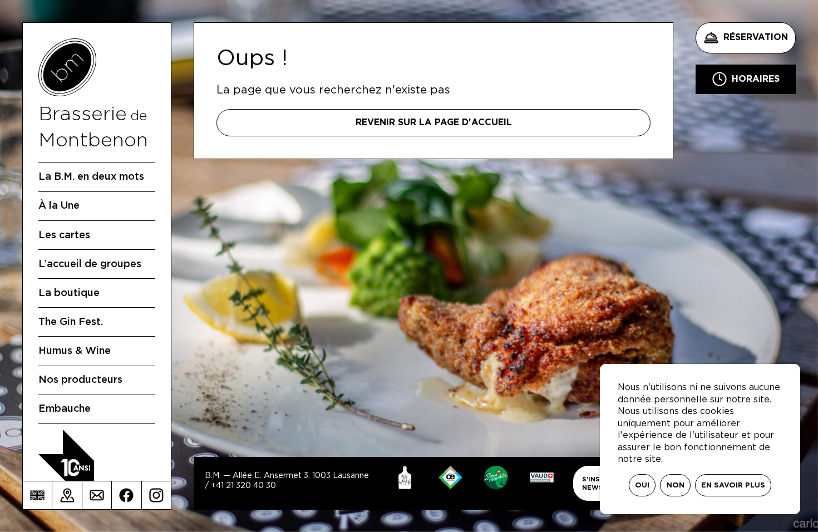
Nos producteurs (80, 380)
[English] (37, 495)
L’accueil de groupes (89, 264)
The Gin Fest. (70, 322)
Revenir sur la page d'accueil (434, 122)
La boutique (69, 293)
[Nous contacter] (96, 495)
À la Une (59, 206)
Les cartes (64, 235)
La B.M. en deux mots (91, 177)
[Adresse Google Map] (66, 495)
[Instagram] (156, 495)
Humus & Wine (74, 351)
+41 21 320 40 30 (243, 486)
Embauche (64, 409)
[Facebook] (126, 495)
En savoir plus (733, 485)
